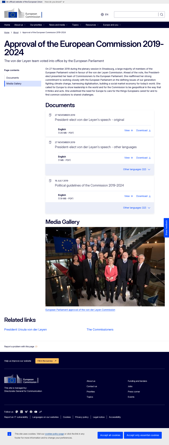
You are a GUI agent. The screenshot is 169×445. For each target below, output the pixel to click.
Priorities (91, 391)
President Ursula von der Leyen (25, 329)
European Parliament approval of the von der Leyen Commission (80, 309)
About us (91, 381)
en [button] (106, 14)
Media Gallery (13, 83)
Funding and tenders (137, 381)
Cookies (67, 417)
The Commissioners (100, 329)
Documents (12, 77)
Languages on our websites (45, 417)
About (15, 32)
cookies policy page (54, 433)
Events (131, 397)
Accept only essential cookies (143, 435)
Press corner (134, 391)
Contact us (92, 386)
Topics (90, 397)
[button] (128, 130)
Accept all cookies (110, 435)
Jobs (130, 386)
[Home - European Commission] (25, 13)
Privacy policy (82, 417)
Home (7, 24)
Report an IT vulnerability (16, 417)
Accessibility (115, 417)
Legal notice (99, 417)
